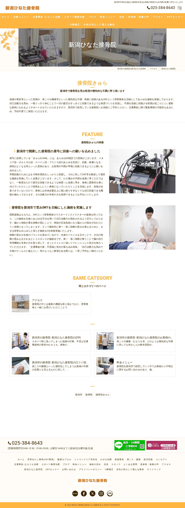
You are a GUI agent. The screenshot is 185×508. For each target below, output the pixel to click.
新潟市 (78, 394)
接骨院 (88, 394)
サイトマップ (154, 469)
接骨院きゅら (103, 394)
